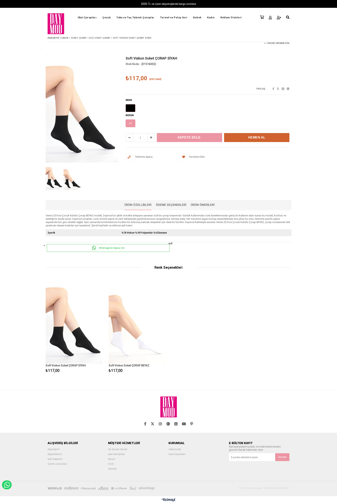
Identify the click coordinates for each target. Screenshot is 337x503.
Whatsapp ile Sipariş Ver (111, 248)
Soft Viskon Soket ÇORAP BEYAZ (129, 365)
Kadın (211, 17)
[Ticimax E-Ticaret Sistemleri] (169, 500)
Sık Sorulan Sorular (117, 449)
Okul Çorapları (87, 17)
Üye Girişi (270, 17)
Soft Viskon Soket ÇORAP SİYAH (66, 365)
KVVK (111, 464)
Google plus (288, 89)
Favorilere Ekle (74, 326)
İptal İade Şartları (116, 454)
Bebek (197, 17)
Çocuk (106, 17)
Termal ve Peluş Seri (173, 17)
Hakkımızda (174, 449)
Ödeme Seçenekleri (171, 205)
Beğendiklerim (55, 454)
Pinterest (283, 89)
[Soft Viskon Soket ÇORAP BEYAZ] (137, 321)
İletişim (111, 459)
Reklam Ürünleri (231, 17)
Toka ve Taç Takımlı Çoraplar (135, 17)
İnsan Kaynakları (176, 454)
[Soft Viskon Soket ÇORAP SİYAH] (74, 321)
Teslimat (112, 469)
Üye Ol (279, 17)
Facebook (273, 89)
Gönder (282, 457)
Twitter (278, 89)
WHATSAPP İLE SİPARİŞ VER (7, 484)
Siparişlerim (54, 449)
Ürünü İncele (87, 326)
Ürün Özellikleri (137, 205)
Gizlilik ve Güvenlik (57, 464)
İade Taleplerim (55, 459)
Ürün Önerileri (203, 205)
